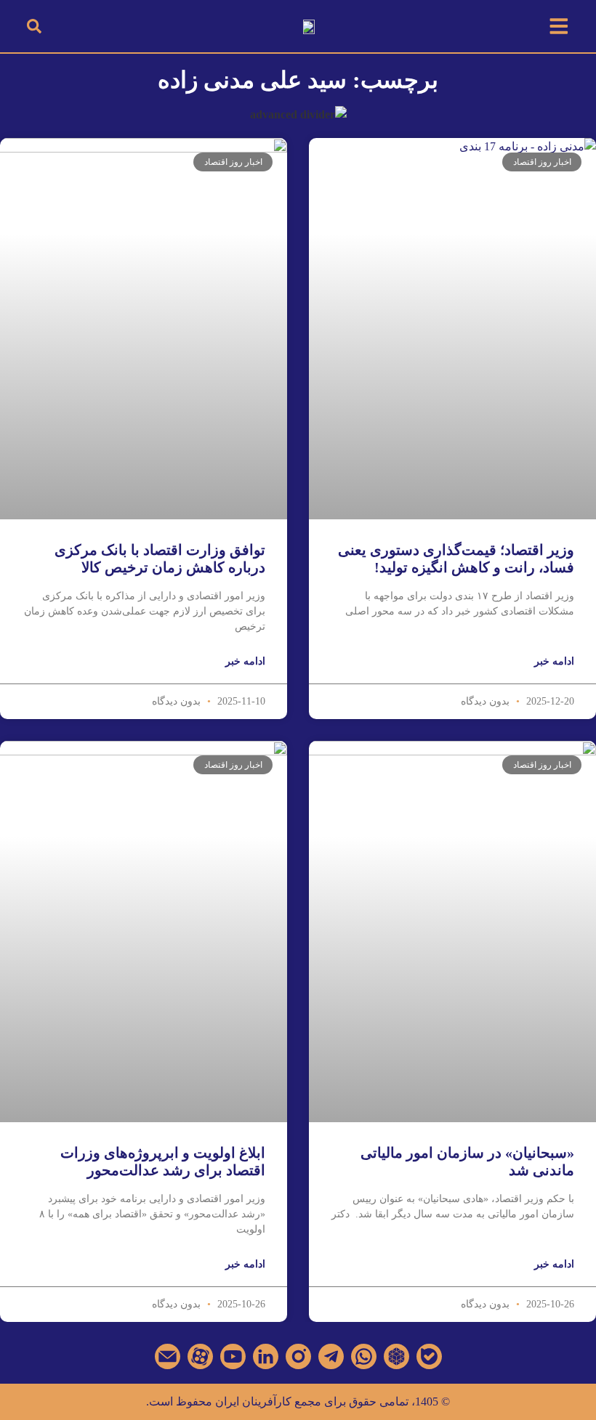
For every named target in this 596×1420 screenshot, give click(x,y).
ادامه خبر (554, 661)
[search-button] (34, 26)
